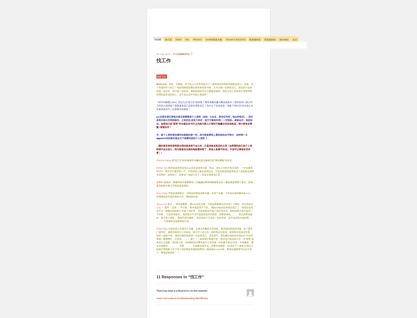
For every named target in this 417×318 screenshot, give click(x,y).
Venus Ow (161, 204)
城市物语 (284, 39)
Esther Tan (162, 167)
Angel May (162, 228)
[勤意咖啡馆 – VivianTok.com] (175, 32)
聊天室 (168, 39)
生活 (294, 39)
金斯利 (159, 182)
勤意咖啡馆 (255, 39)
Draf (178, 39)
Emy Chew (162, 193)
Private (197, 39)
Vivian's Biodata (235, 39)
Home (158, 39)
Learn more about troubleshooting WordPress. (182, 298)
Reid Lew (161, 84)
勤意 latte (161, 76)
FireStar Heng (163, 160)
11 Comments (181, 54)
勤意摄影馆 (270, 39)
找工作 (163, 60)
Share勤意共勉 (214, 39)
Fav (187, 39)
